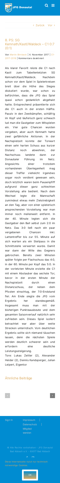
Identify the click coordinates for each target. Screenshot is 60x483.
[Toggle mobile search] (46, 5)
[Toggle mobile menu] (53, 5)
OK (30, 475)
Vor (50, 25)
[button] (7, 395)
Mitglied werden (27, 430)
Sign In (9, 419)
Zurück (40, 25)
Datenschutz (30, 424)
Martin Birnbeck (18, 54)
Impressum (29, 419)
